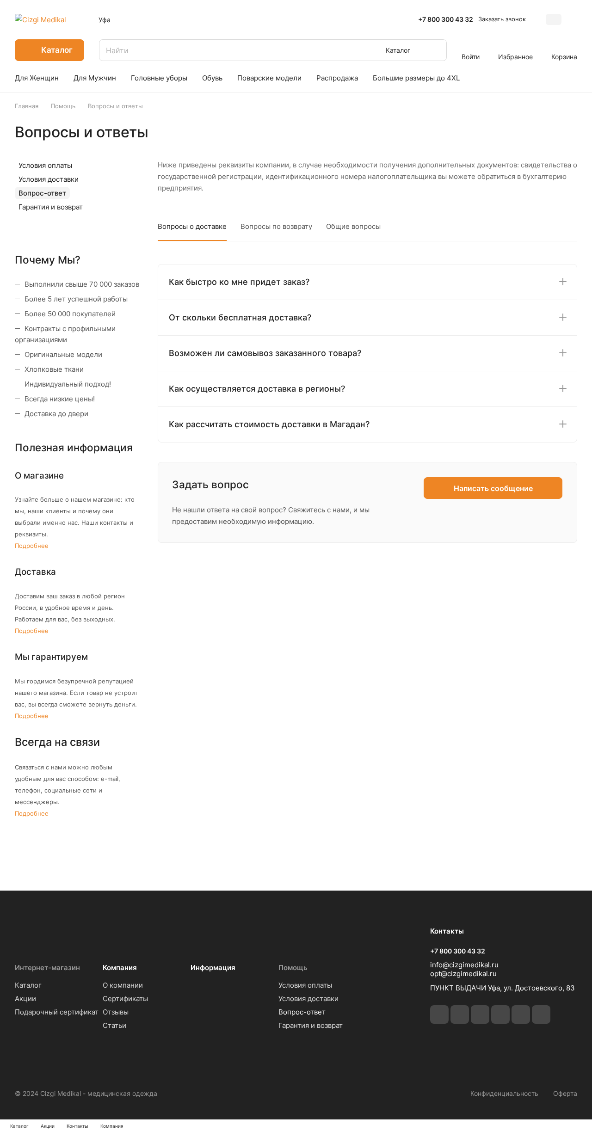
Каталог (28, 985)
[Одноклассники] (480, 1014)
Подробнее (32, 545)
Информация (213, 967)
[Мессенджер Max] (541, 1014)
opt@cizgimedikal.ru (463, 973)
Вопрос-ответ (42, 193)
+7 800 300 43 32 (445, 19)
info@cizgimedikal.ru (464, 964)
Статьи (114, 1025)
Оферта (565, 1093)
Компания (120, 967)
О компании (123, 985)
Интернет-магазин (47, 967)
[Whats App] (521, 1014)
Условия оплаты (45, 165)
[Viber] (500, 1014)
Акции (25, 998)
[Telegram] (459, 1014)
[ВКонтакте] (439, 1014)
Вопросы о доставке (192, 226)
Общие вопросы (353, 226)
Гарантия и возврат (50, 207)
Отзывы (116, 1012)
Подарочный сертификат (57, 1012)
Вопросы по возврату (276, 226)
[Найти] (435, 50)
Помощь (293, 967)
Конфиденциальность (504, 1093)
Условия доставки (48, 179)
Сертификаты (125, 998)
